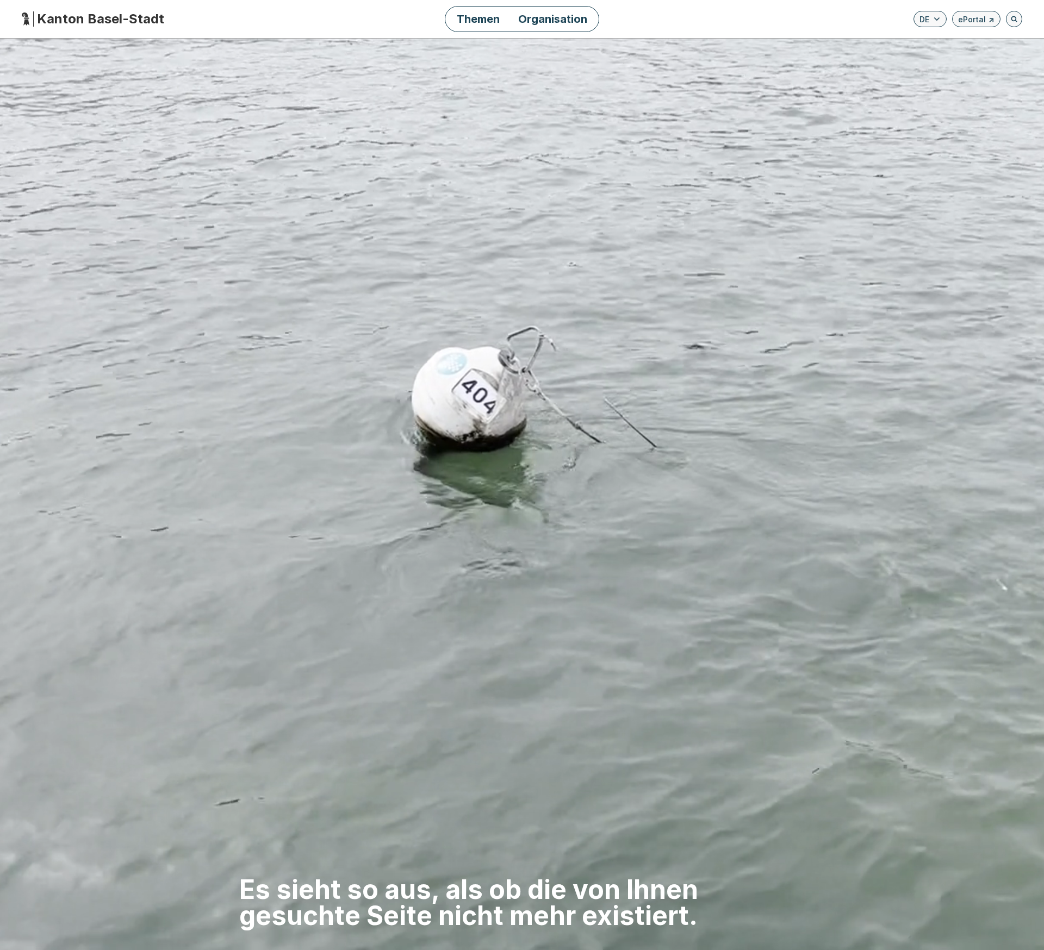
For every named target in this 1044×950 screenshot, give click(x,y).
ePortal (976, 21)
